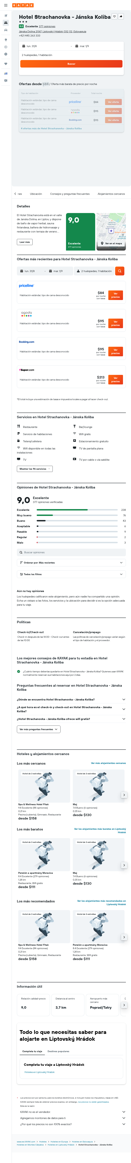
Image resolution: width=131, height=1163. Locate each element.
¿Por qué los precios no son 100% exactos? (46, 1124)
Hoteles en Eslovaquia (82, 1141)
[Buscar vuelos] (5, 15)
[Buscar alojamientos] (5, 22)
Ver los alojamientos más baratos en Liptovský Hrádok (100, 830)
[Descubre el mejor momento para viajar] (5, 54)
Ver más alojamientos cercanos (108, 763)
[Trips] (5, 63)
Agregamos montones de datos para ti (43, 1118)
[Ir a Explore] (5, 39)
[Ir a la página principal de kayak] (23, 5)
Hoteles (43, 1141)
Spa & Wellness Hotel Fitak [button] (33, 804)
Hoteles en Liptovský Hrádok (40, 1072)
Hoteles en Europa (59, 1141)
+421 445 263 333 (29, 35)
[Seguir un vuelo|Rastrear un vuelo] (5, 46)
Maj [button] (75, 804)
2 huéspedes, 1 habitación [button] (37, 55)
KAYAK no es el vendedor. (35, 1112)
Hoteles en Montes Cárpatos (30, 1144)
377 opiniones (47, 26)
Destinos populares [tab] (58, 1051)
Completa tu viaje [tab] (32, 1051)
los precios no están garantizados (93, 1102)
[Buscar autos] (5, 30)
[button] (6, 5)
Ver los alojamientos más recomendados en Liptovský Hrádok (101, 902)
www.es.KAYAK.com (26, 1141)
